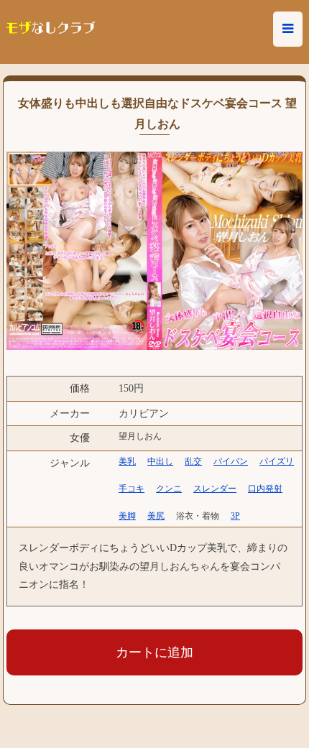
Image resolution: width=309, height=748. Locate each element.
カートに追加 (154, 652)
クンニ (169, 489)
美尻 (156, 516)
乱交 (193, 461)
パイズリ (276, 461)
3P (235, 516)
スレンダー (214, 489)
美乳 (127, 461)
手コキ (131, 489)
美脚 (127, 516)
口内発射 (265, 489)
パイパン (230, 461)
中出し (160, 461)
